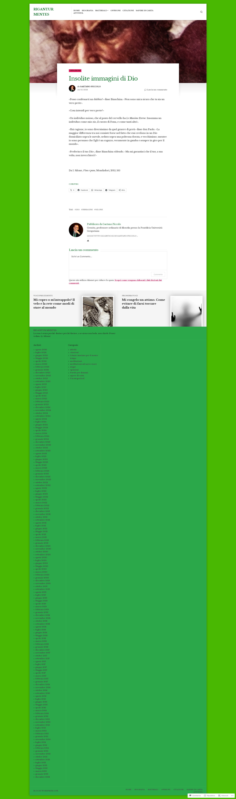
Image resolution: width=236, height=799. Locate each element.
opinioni (74, 370)
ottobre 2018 (41, 621)
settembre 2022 (43, 485)
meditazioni (76, 361)
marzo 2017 (40, 676)
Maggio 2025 (41, 393)
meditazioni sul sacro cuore (83, 364)
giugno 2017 (41, 667)
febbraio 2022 (42, 505)
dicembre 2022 (42, 477)
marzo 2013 (41, 771)
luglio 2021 (40, 526)
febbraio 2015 (42, 734)
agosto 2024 (41, 419)
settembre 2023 (43, 451)
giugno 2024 (41, 425)
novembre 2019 (43, 583)
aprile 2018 (40, 638)
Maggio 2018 (41, 635)
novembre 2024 (43, 410)
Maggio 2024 (41, 427)
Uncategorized (77, 378)
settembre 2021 (42, 520)
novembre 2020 (43, 549)
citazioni (75, 71)
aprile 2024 (41, 430)
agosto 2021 (40, 523)
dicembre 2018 (42, 615)
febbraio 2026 (42, 367)
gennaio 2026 (42, 370)
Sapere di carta (145, 10)
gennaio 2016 (41, 716)
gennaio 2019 (41, 612)
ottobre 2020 (41, 552)
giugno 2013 (41, 765)
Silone (99, 210)
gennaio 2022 (42, 508)
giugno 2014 (41, 745)
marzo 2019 (41, 606)
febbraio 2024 (42, 436)
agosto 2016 (40, 696)
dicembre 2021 (42, 511)
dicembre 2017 (42, 650)
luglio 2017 (40, 664)
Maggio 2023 (41, 462)
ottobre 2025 (41, 378)
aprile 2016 (40, 708)
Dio (78, 210)
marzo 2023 (41, 468)
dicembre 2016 (42, 684)
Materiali (101, 10)
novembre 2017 (42, 653)
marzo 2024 (41, 433)
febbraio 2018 (42, 644)
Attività (78, 13)
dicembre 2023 (42, 442)
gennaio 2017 (41, 682)
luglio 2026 (40, 352)
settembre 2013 (42, 759)
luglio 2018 (40, 630)
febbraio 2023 (42, 471)
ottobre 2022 (41, 482)
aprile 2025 (40, 396)
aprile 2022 (41, 500)
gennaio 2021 (41, 543)
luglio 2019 (40, 595)
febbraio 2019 (42, 609)
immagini (87, 210)
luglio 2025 (40, 387)
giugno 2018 (41, 632)
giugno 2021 (41, 529)
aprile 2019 (40, 604)
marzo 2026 (41, 364)
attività (73, 350)
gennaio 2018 (41, 647)
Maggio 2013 (41, 768)
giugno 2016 (41, 702)
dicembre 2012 (42, 777)
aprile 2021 (40, 534)
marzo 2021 (41, 537)
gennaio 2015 (41, 736)
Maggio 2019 (41, 601)
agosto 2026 (41, 350)
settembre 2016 (42, 693)
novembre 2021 (43, 514)
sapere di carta (77, 376)
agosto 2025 (41, 384)
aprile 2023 (41, 465)
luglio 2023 (40, 456)
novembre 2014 (43, 739)
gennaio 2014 (41, 751)
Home (77, 10)
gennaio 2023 (42, 474)
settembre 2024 (43, 416)
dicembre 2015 (42, 719)
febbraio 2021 (42, 540)
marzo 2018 (41, 641)
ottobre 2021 (41, 517)
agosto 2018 (40, 627)
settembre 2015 (42, 725)
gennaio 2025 (42, 404)
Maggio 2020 (41, 566)
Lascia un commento (157, 90)
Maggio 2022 (41, 497)
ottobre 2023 (41, 448)
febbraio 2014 (42, 748)
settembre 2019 (42, 589)
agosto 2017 (40, 661)
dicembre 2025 (42, 373)
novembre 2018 (43, 618)
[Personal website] (88, 241)
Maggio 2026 (41, 358)
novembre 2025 (43, 376)
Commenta (158, 274)
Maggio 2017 (41, 670)
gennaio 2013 (41, 774)
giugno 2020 (41, 563)
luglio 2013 (40, 762)
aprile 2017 (40, 673)
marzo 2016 (41, 710)
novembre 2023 (43, 445)
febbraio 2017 (41, 679)
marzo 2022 (41, 503)
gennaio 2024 (42, 439)
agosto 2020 (41, 557)
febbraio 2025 (42, 401)
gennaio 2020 (42, 578)
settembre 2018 (42, 624)
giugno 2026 (41, 355)
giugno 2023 (41, 459)
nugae (73, 367)
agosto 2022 (41, 488)
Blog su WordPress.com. (46, 791)
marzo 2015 (41, 731)
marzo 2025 (41, 399)
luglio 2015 (40, 728)
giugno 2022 (41, 494)
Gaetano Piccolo (90, 87)
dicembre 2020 (43, 546)
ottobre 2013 (41, 757)
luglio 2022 (40, 491)
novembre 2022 (43, 479)
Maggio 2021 (41, 531)
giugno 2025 (41, 390)
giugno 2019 (41, 598)
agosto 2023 (41, 453)
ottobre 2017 (41, 656)
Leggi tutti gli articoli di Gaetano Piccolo (111, 236)
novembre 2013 (43, 754)
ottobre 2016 (41, 690)
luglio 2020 (41, 560)
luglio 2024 (40, 422)
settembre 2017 (42, 658)
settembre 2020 (43, 555)
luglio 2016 (40, 699)
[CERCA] (201, 12)
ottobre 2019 (41, 586)
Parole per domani (79, 373)
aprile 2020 (41, 569)
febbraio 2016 (42, 713)
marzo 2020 (41, 572)
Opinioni (116, 10)
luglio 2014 (40, 742)
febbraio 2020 (42, 575)
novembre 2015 (42, 722)
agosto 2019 (40, 592)
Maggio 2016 (41, 705)
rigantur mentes (45, 330)
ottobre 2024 (41, 413)
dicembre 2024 (42, 407)
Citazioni (128, 10)
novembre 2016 (43, 687)
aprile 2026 (41, 361)
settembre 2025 (42, 381)
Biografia (87, 10)
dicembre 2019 (42, 580)
